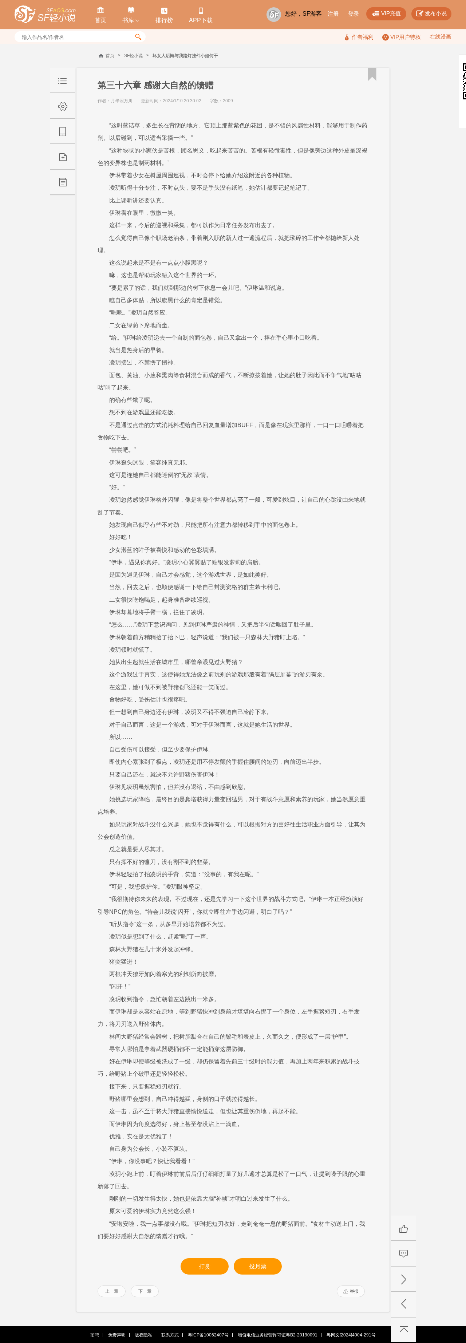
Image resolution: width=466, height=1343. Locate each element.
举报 (351, 1291)
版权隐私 (143, 1335)
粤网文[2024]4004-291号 (351, 1335)
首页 (110, 55)
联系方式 (170, 1335)
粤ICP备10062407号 (208, 1335)
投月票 (257, 1266)
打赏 (204, 1266)
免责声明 (117, 1335)
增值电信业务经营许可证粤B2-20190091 (277, 1335)
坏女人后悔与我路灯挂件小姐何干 (185, 55)
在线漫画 (440, 36)
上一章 (111, 1291)
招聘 (94, 1335)
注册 (333, 14)
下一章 (144, 1291)
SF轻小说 (133, 55)
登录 (353, 14)
